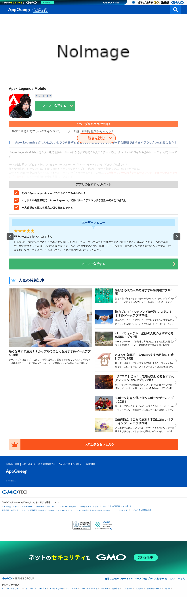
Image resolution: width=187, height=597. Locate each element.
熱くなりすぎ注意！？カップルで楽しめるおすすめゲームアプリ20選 (50, 353)
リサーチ (104, 589)
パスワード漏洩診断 (68, 507)
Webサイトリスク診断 (89, 507)
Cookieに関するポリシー (71, 464)
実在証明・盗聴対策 (10, 510)
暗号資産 (139, 589)
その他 (168, 589)
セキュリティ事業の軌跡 (141, 510)
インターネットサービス (12, 589)
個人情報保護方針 (47, 464)
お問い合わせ (28, 464)
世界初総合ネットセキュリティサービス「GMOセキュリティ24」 (29, 507)
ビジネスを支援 (56, 589)
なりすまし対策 (121, 510)
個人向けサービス (154, 589)
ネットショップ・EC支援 (36, 589)
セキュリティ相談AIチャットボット (116, 506)
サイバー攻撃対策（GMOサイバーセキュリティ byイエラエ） (47, 510)
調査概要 (90, 464)
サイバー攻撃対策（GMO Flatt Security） (94, 510)
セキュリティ (71, 589)
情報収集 (115, 589)
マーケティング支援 (89, 589)
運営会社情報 (12, 464)
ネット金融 (127, 589)
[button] (10, 236)
